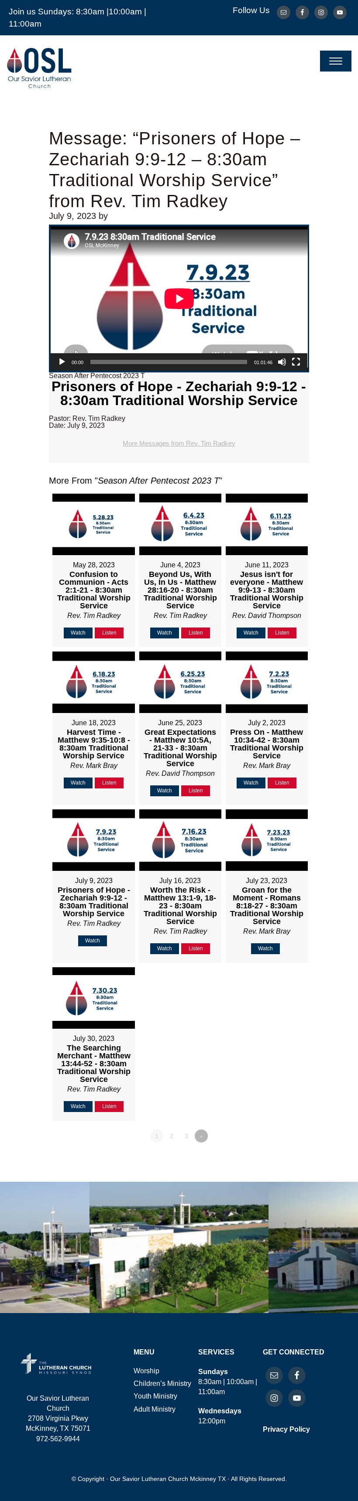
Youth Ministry (155, 1396)
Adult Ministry (155, 1409)
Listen (109, 633)
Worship (146, 1371)
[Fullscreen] (296, 362)
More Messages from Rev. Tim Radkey (179, 443)
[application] (179, 298)
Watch (78, 633)
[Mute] (282, 362)
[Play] (62, 362)
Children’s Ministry (162, 1383)
